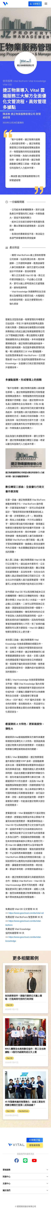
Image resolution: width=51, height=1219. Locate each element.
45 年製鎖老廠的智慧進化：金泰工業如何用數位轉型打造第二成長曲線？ (25, 1103)
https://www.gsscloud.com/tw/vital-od (26, 913)
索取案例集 (34, 1145)
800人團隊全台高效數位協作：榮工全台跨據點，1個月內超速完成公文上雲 (25, 1050)
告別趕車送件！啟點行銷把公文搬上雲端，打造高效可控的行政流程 (23, 997)
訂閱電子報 (34, 1140)
